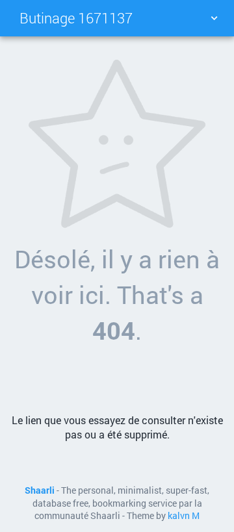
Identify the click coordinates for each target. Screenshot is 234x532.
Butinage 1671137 (76, 17)
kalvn (179, 516)
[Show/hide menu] (213, 18)
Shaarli (40, 490)
